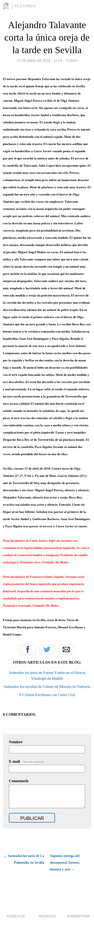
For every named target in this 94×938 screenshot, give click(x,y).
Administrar (78, 916)
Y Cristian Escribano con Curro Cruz (47, 695)
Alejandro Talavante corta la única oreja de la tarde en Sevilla (47, 37)
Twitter (47, 649)
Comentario (18, 781)
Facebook (27, 649)
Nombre (15, 742)
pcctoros (25, 6)
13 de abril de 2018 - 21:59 (39, 61)
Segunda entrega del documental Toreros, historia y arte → (65, 862)
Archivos (47, 916)
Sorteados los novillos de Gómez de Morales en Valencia (47, 687)
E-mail (27, 761)
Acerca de (15, 916)
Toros (71, 61)
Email (66, 649)
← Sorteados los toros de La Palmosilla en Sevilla (23, 859)
